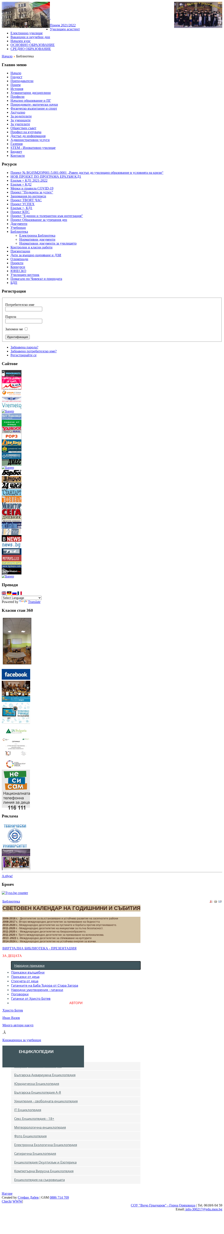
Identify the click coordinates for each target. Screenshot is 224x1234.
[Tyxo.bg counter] (15, 893)
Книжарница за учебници (21, 1040)
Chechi (7, 1201)
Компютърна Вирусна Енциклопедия (44, 1171)
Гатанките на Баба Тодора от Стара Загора (44, 985)
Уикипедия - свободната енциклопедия (46, 1101)
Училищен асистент (65, 29)
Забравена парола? (24, 347)
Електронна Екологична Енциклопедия (45, 1145)
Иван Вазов (11, 1018)
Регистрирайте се (23, 355)
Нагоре (7, 1193)
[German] (9, 594)
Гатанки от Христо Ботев (31, 998)
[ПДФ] (211, 902)
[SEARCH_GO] (50, 18)
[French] (20, 594)
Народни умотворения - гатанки (37, 990)
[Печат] (215, 902)
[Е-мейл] (220, 902)
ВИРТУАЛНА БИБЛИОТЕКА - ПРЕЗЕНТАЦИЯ (39, 948)
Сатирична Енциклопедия (35, 1153)
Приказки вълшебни (28, 972)
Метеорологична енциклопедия (40, 1127)
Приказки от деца (25, 976)
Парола (10, 317)
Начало (7, 56)
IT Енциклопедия (27, 1110)
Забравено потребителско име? (33, 351)
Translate (34, 602)
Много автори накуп (17, 1025)
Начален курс (20, 41)
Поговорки (20, 994)
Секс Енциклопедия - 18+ (34, 1118)
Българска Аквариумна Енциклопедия (44, 1075)
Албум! (7, 876)
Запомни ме (14, 329)
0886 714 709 (59, 1197)
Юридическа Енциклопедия (36, 1083)
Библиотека (11, 901)
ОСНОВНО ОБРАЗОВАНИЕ (32, 45)
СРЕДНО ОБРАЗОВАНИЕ (30, 49)
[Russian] (15, 594)
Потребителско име (19, 305)
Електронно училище (26, 33)
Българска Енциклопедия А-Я (37, 1092)
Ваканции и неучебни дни (30, 37)
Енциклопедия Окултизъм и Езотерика (45, 1162)
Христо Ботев (12, 1010)
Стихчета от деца (24, 981)
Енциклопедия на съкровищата (39, 1179)
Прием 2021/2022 (63, 25)
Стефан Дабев (28, 1197)
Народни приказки (29, 965)
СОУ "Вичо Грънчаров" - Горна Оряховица (163, 1205)
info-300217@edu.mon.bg (203, 1209)
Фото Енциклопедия (30, 1136)
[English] (4, 594)
